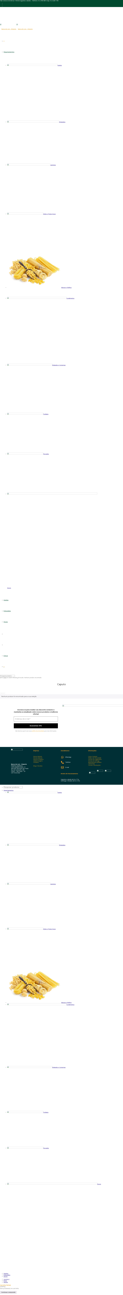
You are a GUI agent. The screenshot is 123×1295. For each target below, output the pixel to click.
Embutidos (7, 611)
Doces (6, 622)
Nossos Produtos (38, 759)
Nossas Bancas (37, 758)
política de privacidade (38, 731)
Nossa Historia (37, 756)
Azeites (6, 600)
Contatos (36, 762)
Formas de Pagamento (95, 759)
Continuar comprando (8, 1292)
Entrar (6, 656)
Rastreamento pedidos (94, 762)
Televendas (91, 764)
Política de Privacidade (94, 758)
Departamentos (9, 52)
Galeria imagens (38, 761)
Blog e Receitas (38, 766)
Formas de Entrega (93, 761)
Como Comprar (92, 756)
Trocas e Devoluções (94, 765)
